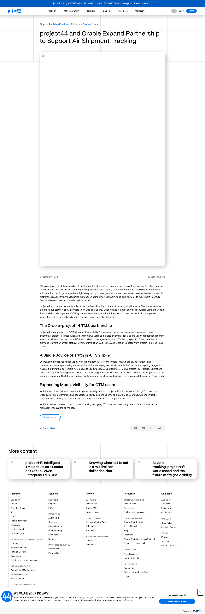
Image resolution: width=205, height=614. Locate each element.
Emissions (15, 525)
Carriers (106, 11)
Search (174, 11)
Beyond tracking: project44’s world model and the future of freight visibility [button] (172, 469)
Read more (140, 3)
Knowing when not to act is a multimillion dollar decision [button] (108, 467)
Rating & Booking (18, 552)
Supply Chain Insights (133, 522)
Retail (51, 539)
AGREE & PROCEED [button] (177, 601)
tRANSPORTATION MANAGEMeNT (27, 539)
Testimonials (129, 508)
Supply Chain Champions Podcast (139, 539)
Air (12, 512)
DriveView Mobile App (96, 522)
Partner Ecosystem (59, 545)
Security (165, 541)
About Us (165, 503)
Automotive (53, 518)
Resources (123, 11)
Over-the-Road (18, 508)
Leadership (166, 508)
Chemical (52, 522)
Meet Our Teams (168, 527)
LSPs (50, 508)
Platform (52, 11)
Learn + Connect (133, 518)
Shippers (52, 503)
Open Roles (166, 523)
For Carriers (91, 503)
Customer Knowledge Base (136, 572)
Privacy (164, 537)
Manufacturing (55, 530)
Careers (166, 519)
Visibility (15, 500)
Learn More (50, 417)
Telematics (91, 526)
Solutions (91, 11)
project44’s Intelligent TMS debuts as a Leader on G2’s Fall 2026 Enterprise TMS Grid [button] (44, 469)
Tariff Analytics (17, 533)
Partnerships (54, 553)
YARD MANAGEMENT (20, 566)
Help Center (131, 564)
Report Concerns (169, 545)
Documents (16, 556)
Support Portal (92, 512)
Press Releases (131, 554)
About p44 (167, 500)
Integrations (53, 548)
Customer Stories (134, 500)
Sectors (53, 500)
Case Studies (130, 503)
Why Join (91, 500)
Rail (12, 516)
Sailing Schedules (19, 547)
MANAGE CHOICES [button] (177, 595)
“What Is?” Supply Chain (135, 543)
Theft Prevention (18, 529)
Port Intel (15, 543)
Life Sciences (54, 534)
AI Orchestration (71, 11)
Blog (42, 24)
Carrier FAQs (91, 508)
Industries (54, 514)
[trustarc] (197, 611)
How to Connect (95, 518)
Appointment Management (23, 570)
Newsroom (130, 549)
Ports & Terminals (19, 521)
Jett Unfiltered (130, 526)
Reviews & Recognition (134, 512)
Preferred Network (97, 536)
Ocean (14, 503)
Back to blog (49, 428)
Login (181, 11)
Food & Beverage (56, 526)
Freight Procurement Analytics (24, 560)
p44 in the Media (131, 558)
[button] (201, 3)
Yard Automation (18, 578)
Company (139, 11)
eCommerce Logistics (23, 584)
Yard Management (19, 574)
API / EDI (90, 530)
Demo (191, 11)
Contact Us (129, 568)
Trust (164, 533)
